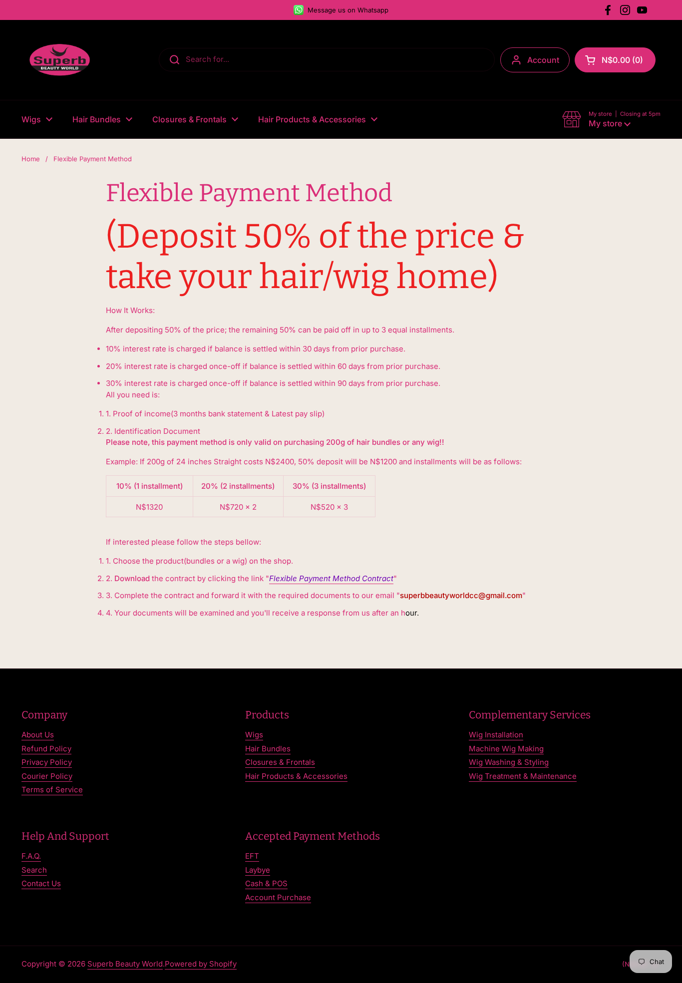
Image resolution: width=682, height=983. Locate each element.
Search (34, 870)
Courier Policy (46, 776)
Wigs (254, 734)
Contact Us (41, 883)
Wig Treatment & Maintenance (523, 776)
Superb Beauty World (125, 964)
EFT (252, 856)
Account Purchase (278, 897)
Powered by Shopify (201, 964)
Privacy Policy (46, 762)
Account (543, 60)
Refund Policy (46, 748)
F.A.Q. (31, 856)
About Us (37, 734)
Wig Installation (496, 734)
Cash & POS (266, 883)
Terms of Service (52, 789)
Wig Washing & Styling (509, 762)
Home (30, 159)
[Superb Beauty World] (59, 60)
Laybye (257, 870)
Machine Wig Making (506, 748)
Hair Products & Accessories (296, 776)
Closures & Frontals (280, 762)
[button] (615, 59)
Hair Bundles (268, 748)
